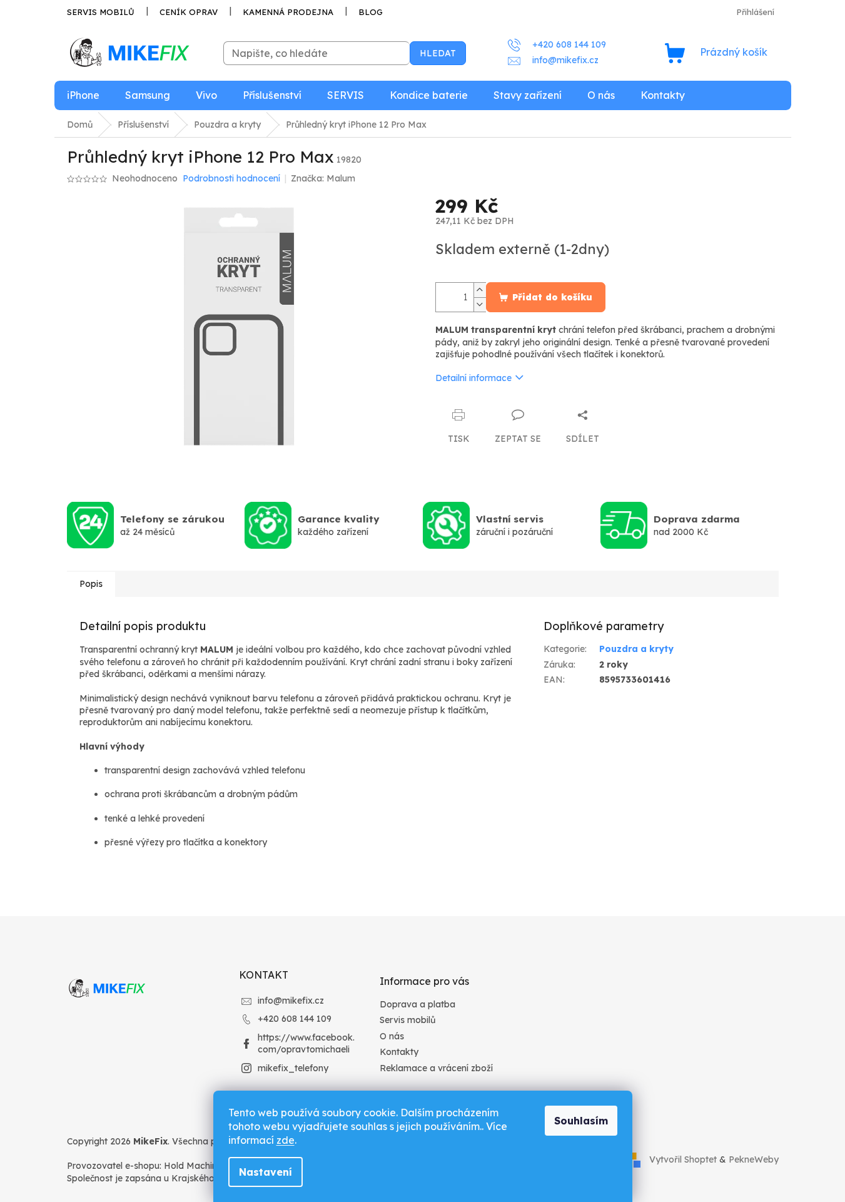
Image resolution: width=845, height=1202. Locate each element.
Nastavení (265, 1172)
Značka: (323, 178)
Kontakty (399, 1051)
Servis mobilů (100, 12)
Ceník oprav (188, 12)
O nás (392, 1036)
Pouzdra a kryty (636, 648)
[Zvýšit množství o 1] (479, 290)
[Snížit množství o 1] (479, 304)
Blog (370, 12)
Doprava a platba (417, 1004)
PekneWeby (754, 1159)
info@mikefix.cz (291, 1000)
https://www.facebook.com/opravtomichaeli (306, 1043)
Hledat (438, 53)
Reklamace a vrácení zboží (436, 1068)
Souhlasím (581, 1120)
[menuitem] (83, 95)
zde (285, 1140)
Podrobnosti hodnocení (231, 178)
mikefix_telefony (293, 1068)
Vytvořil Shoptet (683, 1159)
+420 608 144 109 (294, 1018)
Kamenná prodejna (288, 12)
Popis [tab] (91, 583)
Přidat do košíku (552, 297)
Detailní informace (473, 378)
